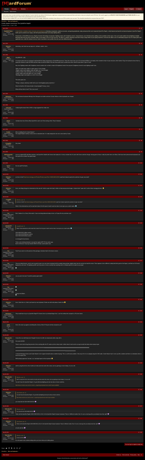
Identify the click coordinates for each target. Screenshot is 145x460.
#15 (141, 223)
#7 (141, 129)
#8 (141, 140)
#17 (141, 260)
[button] (18, 9)
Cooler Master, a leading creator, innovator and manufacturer (30, 31)
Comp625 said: (20, 226)
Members (23, 9)
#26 (141, 389)
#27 (141, 406)
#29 (141, 432)
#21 (141, 310)
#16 (141, 248)
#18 (141, 273)
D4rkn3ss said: (20, 199)
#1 (141, 28)
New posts (14, 9)
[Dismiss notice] (142, 15)
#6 (141, 117)
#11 (141, 174)
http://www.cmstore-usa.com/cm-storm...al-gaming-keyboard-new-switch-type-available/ (37, 385)
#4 (141, 93)
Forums (7, 9)
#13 (141, 196)
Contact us (118, 454)
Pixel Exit (64, 458)
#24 (141, 362)
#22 (141, 322)
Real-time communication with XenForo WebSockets (77, 458)
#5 (141, 104)
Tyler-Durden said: (21, 392)
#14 (141, 210)
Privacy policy (133, 454)
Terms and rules (125, 454)
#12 (141, 185)
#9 (141, 151)
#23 (141, 335)
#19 (141, 284)
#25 (141, 374)
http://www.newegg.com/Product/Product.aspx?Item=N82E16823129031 (42, 177)
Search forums (13, 11)
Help (139, 454)
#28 (141, 418)
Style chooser (6, 454)
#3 (141, 54)
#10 (141, 163)
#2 (141, 43)
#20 (141, 299)
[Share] (139, 28)
